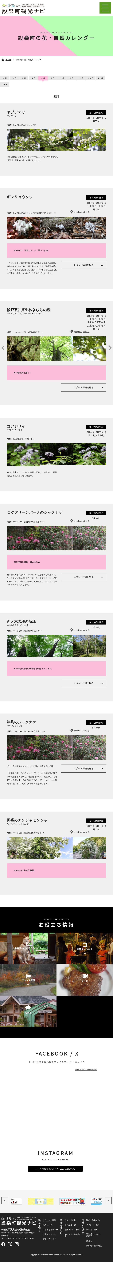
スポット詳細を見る (83, 265)
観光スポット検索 (72, 1229)
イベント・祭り (93, 1225)
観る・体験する (93, 1220)
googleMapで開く (81, 212)
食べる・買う (92, 1229)
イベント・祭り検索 (72, 1235)
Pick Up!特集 (70, 1220)
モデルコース (70, 1225)
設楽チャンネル (49, 1234)
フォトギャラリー (50, 1229)
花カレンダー (48, 1225)
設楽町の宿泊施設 (94, 1245)
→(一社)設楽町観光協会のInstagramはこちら (55, 1169)
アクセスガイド (49, 1239)
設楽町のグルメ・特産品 (94, 1235)
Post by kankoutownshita (86, 1069)
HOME (8, 59)
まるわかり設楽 (49, 1220)
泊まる (89, 1241)
